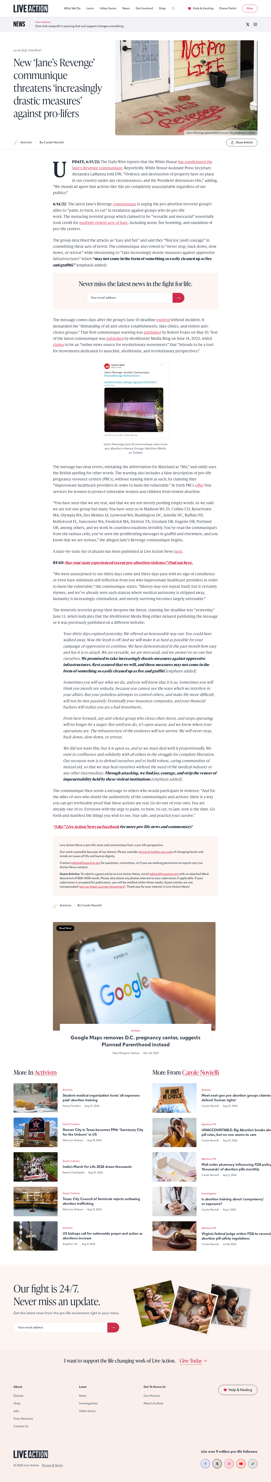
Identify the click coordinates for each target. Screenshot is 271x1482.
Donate (19, 1396)
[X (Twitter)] (248, 24)
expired (163, 319)
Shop (162, 8)
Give (250, 8)
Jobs (16, 1411)
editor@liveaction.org (85, 863)
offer (199, 485)
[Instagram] (255, 24)
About (18, 1387)
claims (58, 344)
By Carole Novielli (52, 142)
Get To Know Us (155, 1387)
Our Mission (152, 1396)
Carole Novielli (200, 1072)
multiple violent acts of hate (103, 222)
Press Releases (23, 1418)
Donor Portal (227, 8)
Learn (90, 8)
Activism (26, 142)
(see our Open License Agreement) (102, 887)
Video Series (108, 8)
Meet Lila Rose (153, 1403)
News (126, 8)
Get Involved (144, 8)
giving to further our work (156, 852)
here (178, 551)
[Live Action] (31, 9)
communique (124, 203)
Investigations (88, 1403)
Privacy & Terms (52, 1465)
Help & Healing (203, 8)
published (152, 332)
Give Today (191, 1360)
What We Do (72, 8)
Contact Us (21, 1426)
